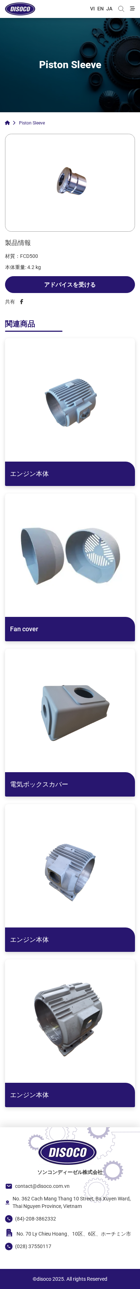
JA (109, 8)
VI (92, 8)
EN (100, 8)
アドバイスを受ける (70, 284)
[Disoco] (20, 9)
